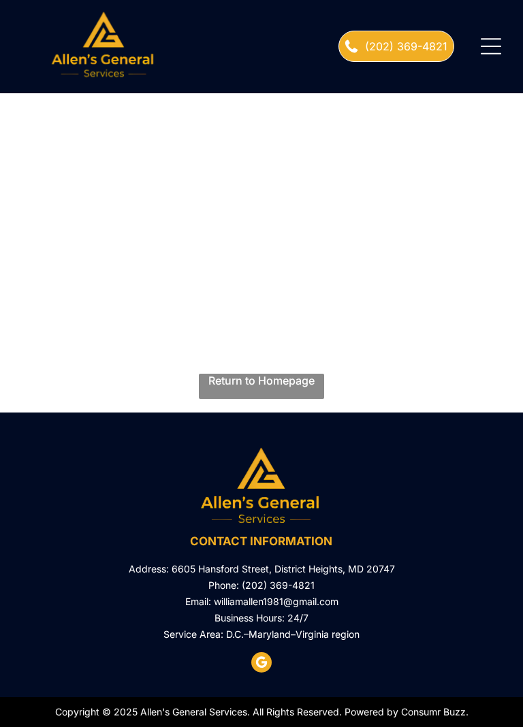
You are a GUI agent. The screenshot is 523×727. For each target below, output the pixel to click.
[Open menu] (491, 46)
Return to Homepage (261, 380)
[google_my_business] (261, 664)
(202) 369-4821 (278, 585)
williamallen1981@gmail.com (276, 601)
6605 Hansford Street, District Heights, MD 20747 (283, 569)
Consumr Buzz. (435, 711)
